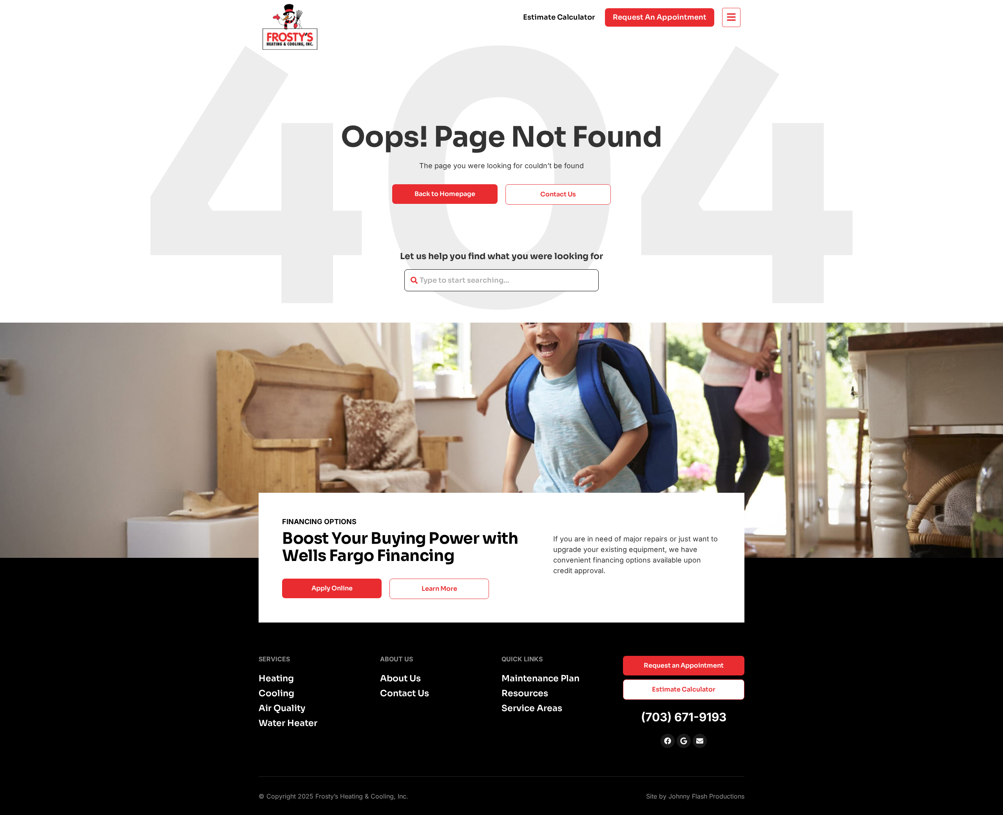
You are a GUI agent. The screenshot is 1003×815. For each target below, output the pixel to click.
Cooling (276, 693)
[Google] (684, 741)
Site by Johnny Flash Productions (695, 796)
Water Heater (288, 723)
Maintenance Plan (540, 678)
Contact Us (404, 693)
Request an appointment (659, 17)
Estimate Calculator (559, 17)
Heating (276, 678)
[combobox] (501, 280)
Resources (525, 693)
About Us (400, 678)
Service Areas (532, 708)
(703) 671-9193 (683, 717)
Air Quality (282, 708)
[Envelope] (700, 741)
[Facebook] (668, 741)
